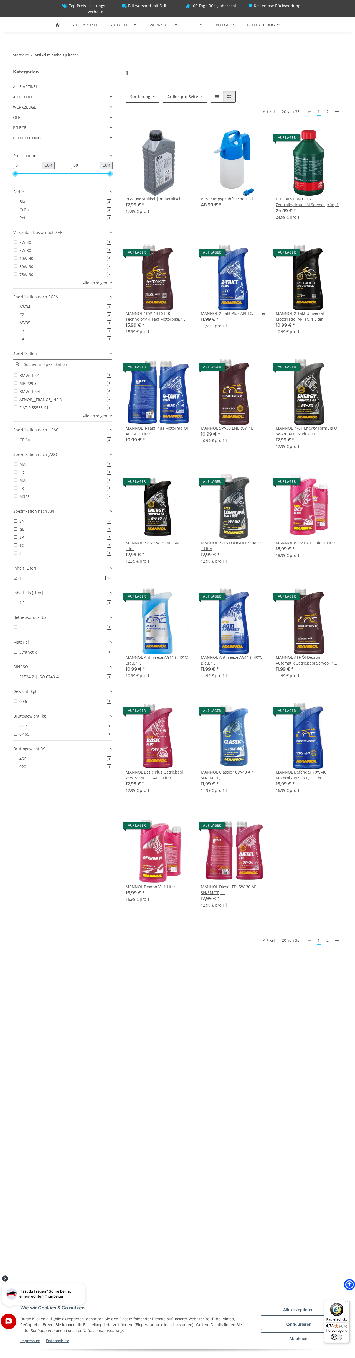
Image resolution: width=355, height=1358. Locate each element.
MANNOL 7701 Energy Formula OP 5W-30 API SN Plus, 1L (307, 430)
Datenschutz (57, 1340)
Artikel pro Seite (182, 96)
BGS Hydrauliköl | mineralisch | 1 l (158, 198)
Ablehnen (298, 1338)
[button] (217, 97)
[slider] (15, 173)
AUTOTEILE (23, 96)
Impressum (30, 1340)
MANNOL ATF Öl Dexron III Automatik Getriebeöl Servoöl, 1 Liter (305, 660)
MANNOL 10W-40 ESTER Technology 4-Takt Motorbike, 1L (155, 316)
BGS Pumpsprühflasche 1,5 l (227, 198)
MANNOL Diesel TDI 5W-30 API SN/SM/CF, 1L (229, 889)
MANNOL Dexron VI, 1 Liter (150, 886)
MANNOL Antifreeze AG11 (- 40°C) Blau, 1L (232, 660)
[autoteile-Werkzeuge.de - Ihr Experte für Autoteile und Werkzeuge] (58, 24)
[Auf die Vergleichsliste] (168, 139)
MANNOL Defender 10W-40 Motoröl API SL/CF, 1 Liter (301, 774)
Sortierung (140, 96)
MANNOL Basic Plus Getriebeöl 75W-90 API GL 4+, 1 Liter (154, 774)
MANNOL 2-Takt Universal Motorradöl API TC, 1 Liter (300, 316)
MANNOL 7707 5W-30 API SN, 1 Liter (154, 545)
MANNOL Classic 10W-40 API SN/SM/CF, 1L (227, 774)
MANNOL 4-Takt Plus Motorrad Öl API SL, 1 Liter (157, 430)
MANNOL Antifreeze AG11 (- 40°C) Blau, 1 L (157, 660)
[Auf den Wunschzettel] (182, 139)
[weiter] (337, 111)
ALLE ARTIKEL (25, 86)
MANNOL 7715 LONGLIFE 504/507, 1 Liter (232, 545)
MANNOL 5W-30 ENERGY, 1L (227, 428)
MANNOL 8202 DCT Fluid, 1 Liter (305, 542)
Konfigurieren (298, 1324)
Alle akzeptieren (298, 1309)
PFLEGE (19, 127)
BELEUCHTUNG (27, 138)
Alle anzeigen (94, 282)
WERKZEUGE (24, 107)
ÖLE (16, 117)
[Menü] (346, 1303)
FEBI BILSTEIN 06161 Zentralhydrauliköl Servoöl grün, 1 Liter (307, 202)
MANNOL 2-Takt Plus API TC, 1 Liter (233, 313)
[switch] (336, 1337)
